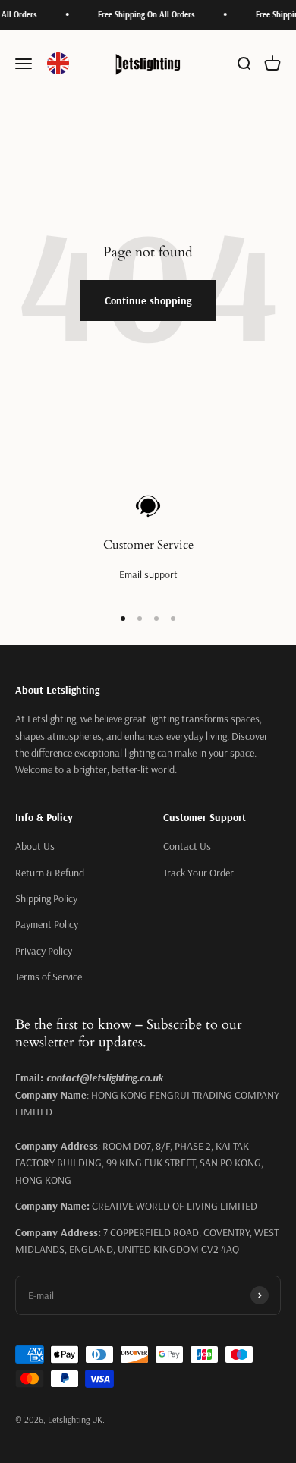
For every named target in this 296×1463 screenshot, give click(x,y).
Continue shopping (148, 300)
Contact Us (187, 846)
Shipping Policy (46, 898)
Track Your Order (198, 872)
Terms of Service (48, 976)
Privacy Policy (43, 951)
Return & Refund (49, 872)
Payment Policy (46, 924)
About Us (35, 846)
